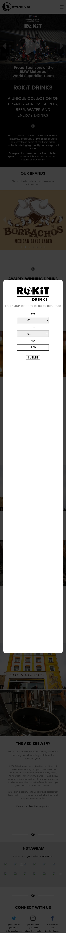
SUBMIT (33, 357)
